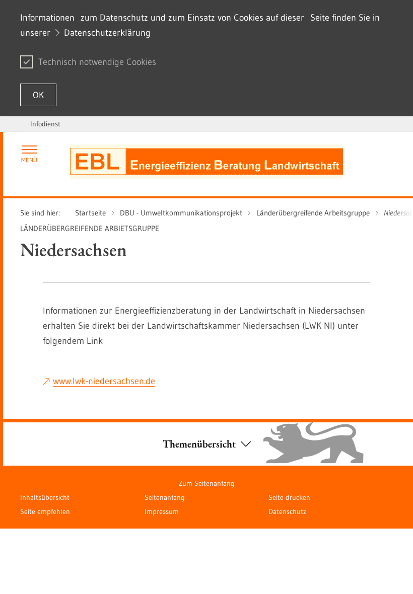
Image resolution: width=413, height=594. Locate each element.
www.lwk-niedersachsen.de (104, 381)
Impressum (162, 511)
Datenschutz (287, 511)
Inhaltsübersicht (45, 497)
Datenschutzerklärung (107, 32)
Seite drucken (289, 497)
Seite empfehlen (45, 511)
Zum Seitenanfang (207, 483)
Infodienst (45, 123)
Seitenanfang (165, 497)
